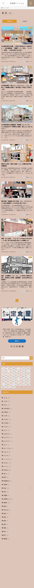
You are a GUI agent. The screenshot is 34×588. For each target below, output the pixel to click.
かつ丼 (6, 415)
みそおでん (7, 434)
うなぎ (6, 401)
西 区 (13, 384)
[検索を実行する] (31, 358)
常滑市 (8, 376)
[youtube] (20, 346)
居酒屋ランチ (8, 499)
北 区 (8, 371)
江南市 (13, 379)
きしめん (7, 419)
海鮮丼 (6, 502)
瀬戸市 (23, 379)
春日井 (18, 376)
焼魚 (5, 517)
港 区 (18, 379)
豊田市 (8, 387)
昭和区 (23, 376)
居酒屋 (6, 495)
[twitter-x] (14, 346)
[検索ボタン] (3, 3)
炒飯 (5, 506)
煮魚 (5, 524)
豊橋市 (3, 387)
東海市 (8, 379)
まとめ (3, 368)
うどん (6, 397)
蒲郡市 (8, 384)
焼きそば (6, 510)
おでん (6, 405)
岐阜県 (28, 373)
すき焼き (6, 423)
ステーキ (6, 455)
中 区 (18, 368)
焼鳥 (5, 520)
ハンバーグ (7, 459)
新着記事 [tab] (9, 21)
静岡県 (13, 387)
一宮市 (8, 368)
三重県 (13, 368)
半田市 (23, 371)
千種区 (13, 371)
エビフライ (7, 437)
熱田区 (28, 379)
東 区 (28, 376)
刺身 (5, 477)
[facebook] (11, 346)
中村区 (28, 368)
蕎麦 (5, 528)
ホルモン (7, 463)
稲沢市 (28, 381)
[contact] (23, 346)
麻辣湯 (6, 538)
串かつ (6, 473)
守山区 (13, 373)
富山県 (23, 373)
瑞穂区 (3, 381)
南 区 (28, 371)
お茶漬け (6, 412)
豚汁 (5, 531)
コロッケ (6, 452)
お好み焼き (7, 408)
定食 (6, 488)
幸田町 (13, 376)
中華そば (7, 470)
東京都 (3, 379)
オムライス (7, 441)
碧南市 (23, 381)
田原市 (8, 381)
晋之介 (17, 341)
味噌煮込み (7, 481)
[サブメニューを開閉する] (31, 488)
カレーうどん (8, 448)
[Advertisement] (17, 560)
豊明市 (28, 384)
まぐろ (6, 430)
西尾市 (18, 384)
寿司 (5, 491)
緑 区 (3, 384)
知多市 (13, 381)
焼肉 (5, 513)
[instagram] (17, 346)
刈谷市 (3, 371)
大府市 (3, 373)
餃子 (5, 535)
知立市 (18, 381)
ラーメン (7, 466)
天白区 (8, 373)
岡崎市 (3, 376)
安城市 (18, 373)
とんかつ (7, 426)
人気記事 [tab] (24, 21)
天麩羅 (6, 484)
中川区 (23, 368)
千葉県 (18, 371)
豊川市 (23, 384)
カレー (6, 444)
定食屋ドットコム (17, 3)
